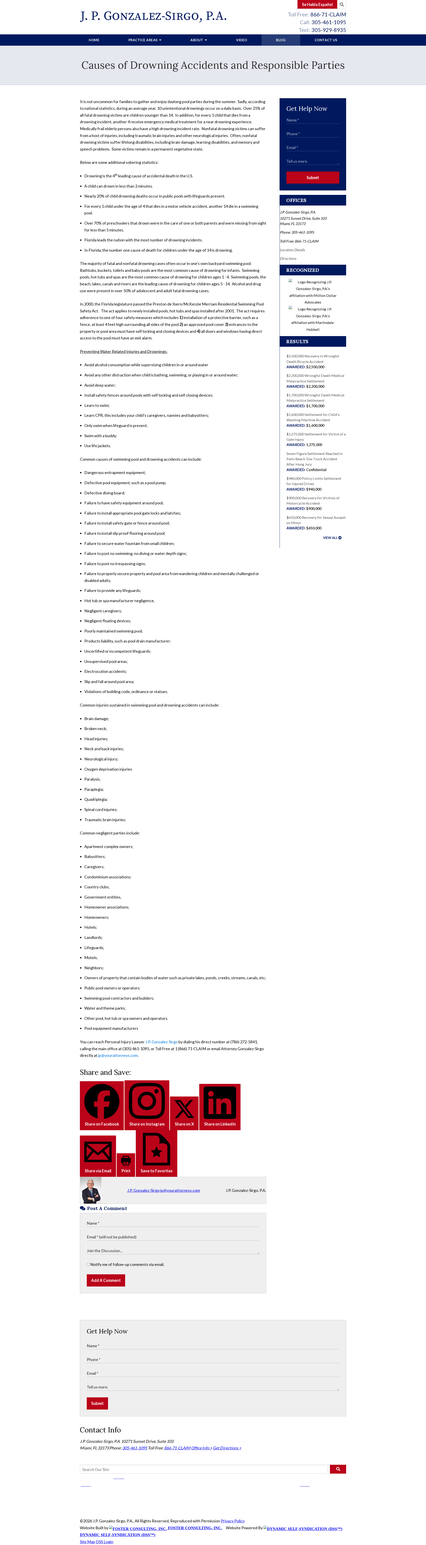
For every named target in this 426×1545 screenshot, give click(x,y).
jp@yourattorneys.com (118, 1055)
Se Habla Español (317, 4)
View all (330, 538)
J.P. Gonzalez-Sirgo (161, 1041)
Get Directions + (227, 1447)
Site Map (87, 1541)
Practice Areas (143, 40)
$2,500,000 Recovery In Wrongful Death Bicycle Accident (312, 361)
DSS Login (104, 1541)
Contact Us (326, 40)
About (197, 40)
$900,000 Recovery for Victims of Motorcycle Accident (312, 503)
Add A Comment (106, 1280)
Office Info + (201, 1447)
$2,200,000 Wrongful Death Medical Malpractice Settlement (315, 380)
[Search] (341, 4)
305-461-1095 (329, 22)
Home (94, 40)
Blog (281, 40)
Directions (288, 258)
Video (241, 40)
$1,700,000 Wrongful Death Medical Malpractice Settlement (315, 400)
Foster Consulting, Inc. (194, 1528)
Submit (313, 177)
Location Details (292, 250)
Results (297, 341)
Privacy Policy (233, 1520)
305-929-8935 (329, 30)
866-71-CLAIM (328, 14)
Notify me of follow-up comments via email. (127, 1264)
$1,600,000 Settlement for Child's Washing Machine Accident (313, 419)
